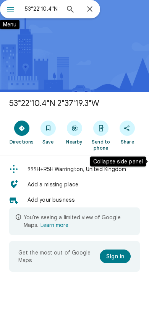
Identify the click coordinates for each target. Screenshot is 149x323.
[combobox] (42, 8)
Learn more (54, 225)
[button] (74, 169)
